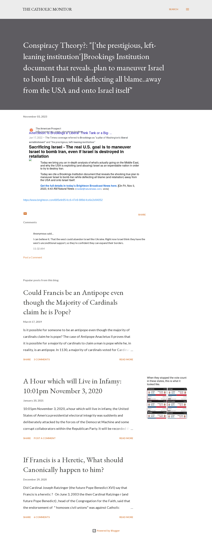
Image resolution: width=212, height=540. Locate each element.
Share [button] (142, 214)
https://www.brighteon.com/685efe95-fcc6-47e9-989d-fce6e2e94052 (63, 200)
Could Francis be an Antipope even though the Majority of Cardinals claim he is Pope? (73, 302)
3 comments (42, 359)
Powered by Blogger (108, 530)
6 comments (42, 517)
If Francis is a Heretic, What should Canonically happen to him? (73, 464)
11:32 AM (39, 248)
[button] (40, 131)
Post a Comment (32, 257)
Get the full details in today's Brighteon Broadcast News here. (78, 186)
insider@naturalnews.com (88, 188)
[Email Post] (25, 214)
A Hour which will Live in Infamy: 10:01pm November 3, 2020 (72, 385)
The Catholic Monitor (47, 9)
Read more (126, 359)
